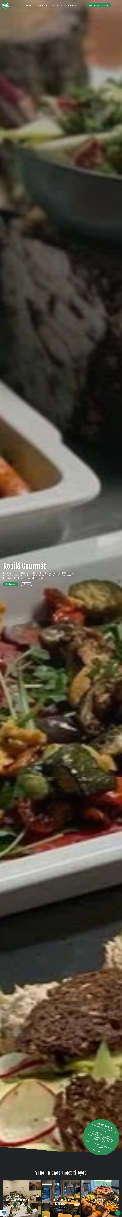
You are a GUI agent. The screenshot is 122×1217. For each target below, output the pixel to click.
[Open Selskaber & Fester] (48, 5)
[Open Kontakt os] (75, 5)
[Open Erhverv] (57, 5)
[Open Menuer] (32, 5)
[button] (4, 1213)
